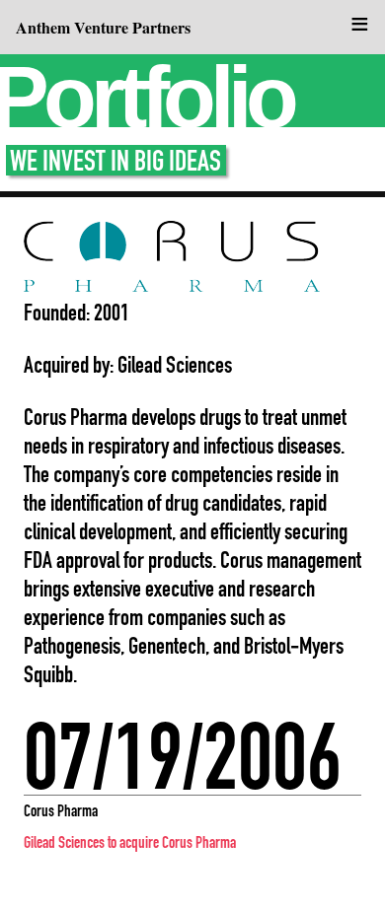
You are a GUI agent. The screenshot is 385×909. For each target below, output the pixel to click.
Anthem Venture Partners (103, 27)
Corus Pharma (61, 810)
